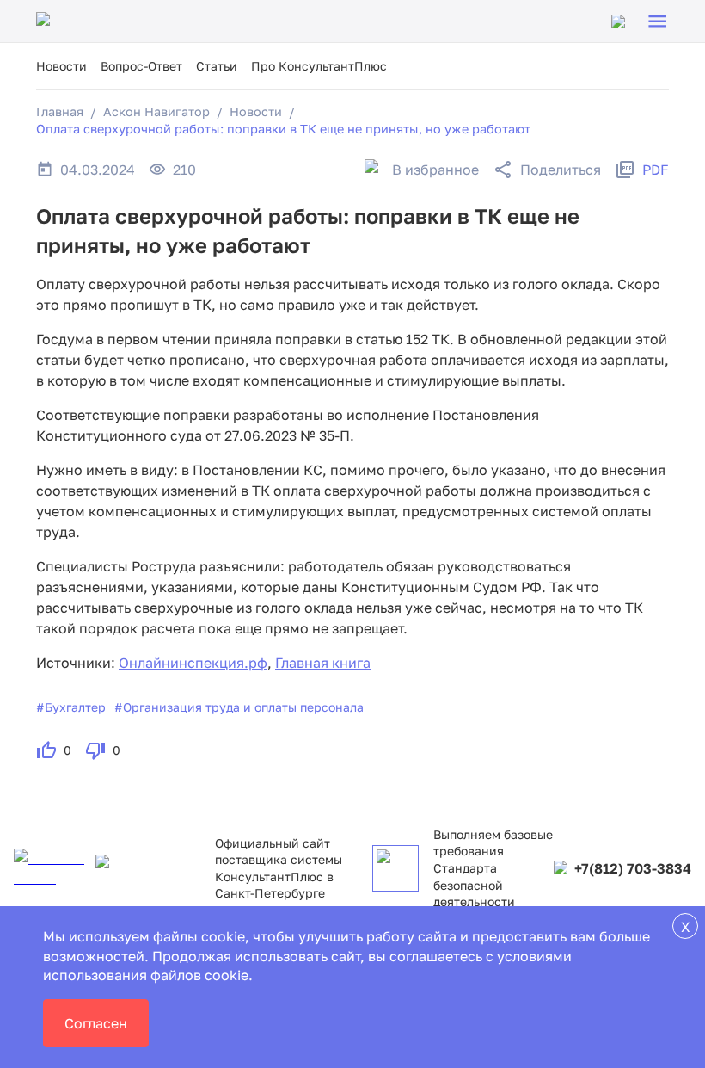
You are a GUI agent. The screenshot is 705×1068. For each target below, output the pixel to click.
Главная (59, 111)
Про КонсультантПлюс (319, 66)
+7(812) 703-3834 (632, 868)
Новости (61, 66)
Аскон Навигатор (156, 111)
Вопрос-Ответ (141, 66)
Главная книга (323, 662)
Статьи (216, 66)
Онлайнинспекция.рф (193, 662)
